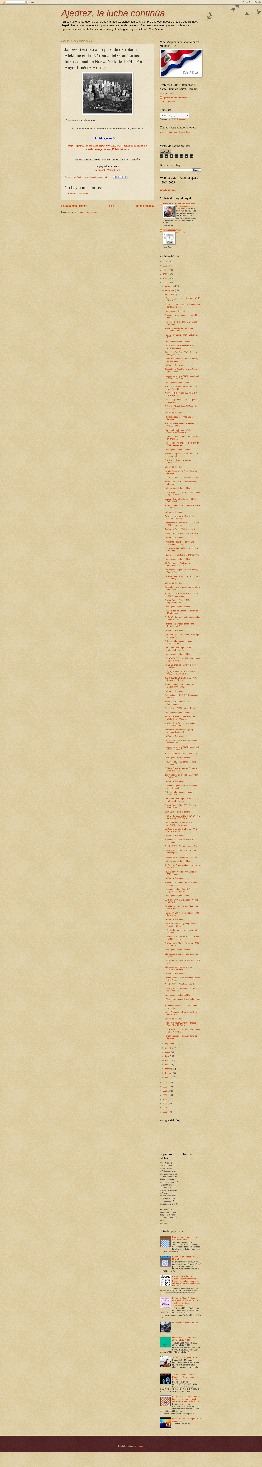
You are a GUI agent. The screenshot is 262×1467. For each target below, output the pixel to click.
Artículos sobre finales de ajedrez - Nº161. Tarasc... (180, 642)
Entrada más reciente (74, 205)
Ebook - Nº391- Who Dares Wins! (179, 984)
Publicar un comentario (78, 193)
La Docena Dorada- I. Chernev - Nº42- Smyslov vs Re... (181, 830)
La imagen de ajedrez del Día (177, 341)
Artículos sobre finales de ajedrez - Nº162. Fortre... (180, 424)
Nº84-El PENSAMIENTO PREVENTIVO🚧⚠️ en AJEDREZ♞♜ (182, 817)
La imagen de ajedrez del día (177, 895)
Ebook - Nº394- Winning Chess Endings (182, 477)
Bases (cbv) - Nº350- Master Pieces (180, 708)
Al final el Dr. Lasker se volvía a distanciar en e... (179, 841)
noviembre (170, 290)
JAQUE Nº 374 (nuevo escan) (185, 1357)
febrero (168, 1073)
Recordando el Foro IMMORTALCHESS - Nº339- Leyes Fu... (182, 748)
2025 (165, 266)
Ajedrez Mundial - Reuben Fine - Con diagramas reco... (181, 329)
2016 (165, 1099)
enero (168, 1077)
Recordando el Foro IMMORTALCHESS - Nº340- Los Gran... (182, 594)
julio (167, 1052)
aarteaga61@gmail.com (107, 169)
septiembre (170, 1043)
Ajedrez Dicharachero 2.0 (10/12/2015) (181, 533)
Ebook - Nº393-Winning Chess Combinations (178, 703)
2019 (165, 1087)
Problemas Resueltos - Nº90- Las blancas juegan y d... (179, 543)
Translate (181, 119)
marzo (168, 1069)
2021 (165, 282)
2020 (165, 1082)
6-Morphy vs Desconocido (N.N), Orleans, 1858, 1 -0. (179, 731)
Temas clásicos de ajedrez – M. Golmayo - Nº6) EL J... (179, 823)
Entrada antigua (144, 205)
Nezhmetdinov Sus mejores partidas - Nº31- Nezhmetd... (181, 724)
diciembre (169, 286)
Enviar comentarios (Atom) (85, 212)
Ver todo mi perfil (167, 101)
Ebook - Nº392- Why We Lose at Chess (182, 846)
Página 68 (180, 233)
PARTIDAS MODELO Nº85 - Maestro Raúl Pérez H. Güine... (181, 1024)
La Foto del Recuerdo (174, 365)
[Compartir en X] (120, 177)
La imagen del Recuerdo (175, 311)
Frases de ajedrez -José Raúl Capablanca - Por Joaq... (177, 890)
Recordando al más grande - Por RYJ (181, 857)
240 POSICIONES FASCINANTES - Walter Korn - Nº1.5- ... (180, 718)
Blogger (140, 1446)
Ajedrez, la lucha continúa (113, 13)
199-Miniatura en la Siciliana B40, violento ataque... (179, 347)
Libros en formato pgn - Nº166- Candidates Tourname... (178, 431)
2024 (165, 270)
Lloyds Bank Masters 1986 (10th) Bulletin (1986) (184, 1339)
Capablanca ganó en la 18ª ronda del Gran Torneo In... (181, 786)
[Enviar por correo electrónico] (114, 177)
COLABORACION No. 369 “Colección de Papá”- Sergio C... (182, 659)
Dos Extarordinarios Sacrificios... (184, 207)
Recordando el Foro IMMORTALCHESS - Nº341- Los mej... (182, 524)
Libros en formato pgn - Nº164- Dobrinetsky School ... (178, 800)
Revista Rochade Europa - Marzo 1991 (182, 555)
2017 (165, 1095)
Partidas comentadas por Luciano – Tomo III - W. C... (180, 625)
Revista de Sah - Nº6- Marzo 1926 (180, 529)
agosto (168, 1048)
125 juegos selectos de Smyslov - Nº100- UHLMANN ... (180, 968)
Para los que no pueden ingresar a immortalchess (186, 1238)
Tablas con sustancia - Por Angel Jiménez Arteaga (179, 517)
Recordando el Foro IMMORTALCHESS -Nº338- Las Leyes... (182, 938)
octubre (168, 294)
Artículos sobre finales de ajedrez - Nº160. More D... (180, 793)
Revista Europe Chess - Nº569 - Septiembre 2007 (179, 601)
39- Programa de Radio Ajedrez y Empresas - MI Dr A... (179, 564)
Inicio (111, 205)
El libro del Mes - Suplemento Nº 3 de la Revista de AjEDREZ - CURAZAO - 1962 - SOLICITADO (186, 1301)
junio (167, 1056)
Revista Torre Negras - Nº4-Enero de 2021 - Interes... (181, 873)
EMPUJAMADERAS (172, 230)
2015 (165, 1103)
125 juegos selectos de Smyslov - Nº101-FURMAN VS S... (180, 672)
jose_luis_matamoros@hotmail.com (175, 132)
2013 (165, 1112)
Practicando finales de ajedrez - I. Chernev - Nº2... (179, 461)
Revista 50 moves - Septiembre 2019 (181, 753)
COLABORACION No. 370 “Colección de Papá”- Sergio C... (182, 493)
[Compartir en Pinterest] (126, 177)
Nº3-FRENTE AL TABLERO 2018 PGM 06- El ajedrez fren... (182, 444)
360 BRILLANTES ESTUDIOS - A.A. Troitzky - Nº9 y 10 (181, 679)
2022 (165, 278)
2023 (165, 274)
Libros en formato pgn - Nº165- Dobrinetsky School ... (178, 648)
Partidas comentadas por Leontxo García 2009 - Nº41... (179, 685)
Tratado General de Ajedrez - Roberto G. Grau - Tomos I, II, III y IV (185, 1377)
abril (167, 1065)
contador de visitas (168, 190)
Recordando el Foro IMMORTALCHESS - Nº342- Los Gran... (182, 377)
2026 (165, 262)
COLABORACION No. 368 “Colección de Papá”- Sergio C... (182, 1030)
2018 (165, 1091)
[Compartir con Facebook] (123, 177)
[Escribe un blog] (117, 177)
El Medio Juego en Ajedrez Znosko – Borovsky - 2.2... (181, 769)
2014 (165, 1108)
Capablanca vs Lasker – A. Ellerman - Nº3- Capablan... (181, 907)
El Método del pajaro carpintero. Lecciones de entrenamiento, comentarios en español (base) (186, 1398)
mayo (168, 1060)
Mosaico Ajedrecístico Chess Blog (179, 204)
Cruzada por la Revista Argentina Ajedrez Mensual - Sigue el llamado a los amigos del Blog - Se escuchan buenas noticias (186, 1281)
